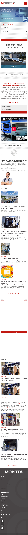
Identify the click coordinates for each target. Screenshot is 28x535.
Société (2, 494)
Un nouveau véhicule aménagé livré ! (11, 258)
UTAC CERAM (19, 403)
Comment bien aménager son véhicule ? (12, 429)
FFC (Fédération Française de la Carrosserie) (16, 408)
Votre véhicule (4, 482)
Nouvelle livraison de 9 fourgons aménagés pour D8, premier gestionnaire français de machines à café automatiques (14, 233)
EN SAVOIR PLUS (14, 332)
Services (3, 498)
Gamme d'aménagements (7, 484)
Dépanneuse (14, 66)
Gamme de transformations (7, 486)
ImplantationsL (4, 496)
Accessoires (3, 488)
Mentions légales (3, 501)
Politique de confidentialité (4, 504)
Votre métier (4, 480)
